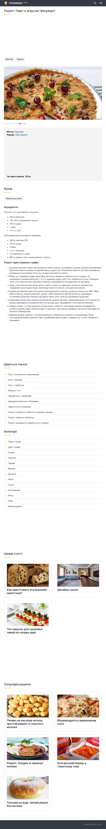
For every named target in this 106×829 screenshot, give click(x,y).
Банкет (24, 135)
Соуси (11, 485)
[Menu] (100, 3)
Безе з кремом (15, 380)
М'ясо (11, 495)
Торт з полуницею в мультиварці (23, 374)
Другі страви (14, 447)
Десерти (12, 474)
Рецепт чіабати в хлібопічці (21, 417)
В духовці (18, 132)
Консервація (14, 490)
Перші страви (14, 441)
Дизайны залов (67, 589)
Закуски (12, 458)
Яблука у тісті (14, 390)
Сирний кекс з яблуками (19, 396)
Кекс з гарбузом (16, 385)
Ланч (17, 135)
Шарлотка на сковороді (19, 407)
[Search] (95, 3)
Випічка (9, 59)
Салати (11, 452)
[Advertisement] (53, 37)
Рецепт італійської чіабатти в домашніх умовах (30, 412)
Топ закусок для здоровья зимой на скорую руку (24, 630)
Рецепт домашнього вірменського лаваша (28, 423)
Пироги (20, 59)
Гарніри (11, 463)
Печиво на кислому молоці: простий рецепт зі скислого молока (25, 724)
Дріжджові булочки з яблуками (23, 401)
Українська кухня (14, 198)
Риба (10, 501)
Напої (11, 479)
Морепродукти (15, 506)
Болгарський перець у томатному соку (71, 764)
